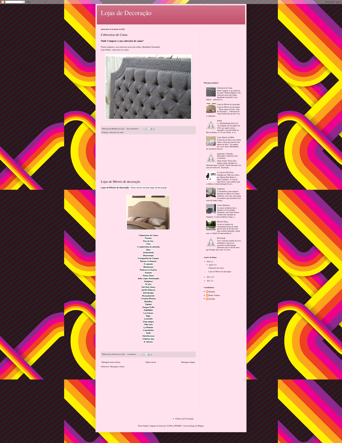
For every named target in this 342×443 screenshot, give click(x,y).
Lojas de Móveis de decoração (120, 181)
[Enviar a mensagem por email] (144, 129)
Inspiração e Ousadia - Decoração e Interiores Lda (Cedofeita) (227, 155)
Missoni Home (222, 221)
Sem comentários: (133, 129)
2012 (209, 280)
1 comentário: (132, 354)
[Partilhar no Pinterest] (154, 129)
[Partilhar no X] (149, 129)
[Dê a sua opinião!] (146, 129)
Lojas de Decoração (126, 12)
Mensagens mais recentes (111, 362)
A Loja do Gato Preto (225, 172)
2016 (209, 261)
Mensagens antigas (188, 362)
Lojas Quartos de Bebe (225, 137)
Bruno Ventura (214, 295)
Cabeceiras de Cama (114, 34)
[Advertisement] (148, 157)
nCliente (212, 299)
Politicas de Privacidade (184, 418)
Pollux (219, 120)
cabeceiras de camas (120, 49)
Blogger (201, 425)
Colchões (148, 310)
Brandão (212, 292)
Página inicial (151, 362)
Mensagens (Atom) (117, 366)
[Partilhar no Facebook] (151, 129)
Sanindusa (221, 188)
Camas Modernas (223, 205)
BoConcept (221, 238)
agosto (211, 264)
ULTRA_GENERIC (174, 425)
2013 (209, 277)
